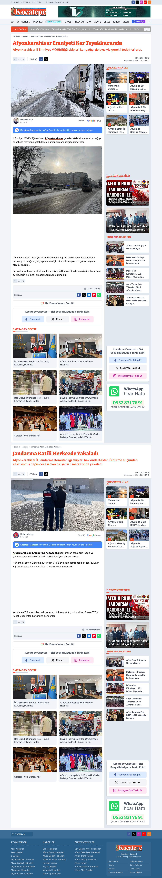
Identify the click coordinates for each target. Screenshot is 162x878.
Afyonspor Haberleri (20, 870)
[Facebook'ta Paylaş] (41, 59)
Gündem (25, 22)
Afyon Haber (81, 863)
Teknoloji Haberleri (52, 873)
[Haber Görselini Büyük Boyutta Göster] (57, 90)
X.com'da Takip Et (130, 368)
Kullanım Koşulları (115, 872)
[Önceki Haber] (145, 29)
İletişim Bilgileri (136, 872)
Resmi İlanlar (17, 852)
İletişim (37, 2)
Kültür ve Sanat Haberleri (54, 859)
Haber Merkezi (27, 535)
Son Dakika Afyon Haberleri (88, 848)
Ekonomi (79, 22)
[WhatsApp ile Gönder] (99, 295)
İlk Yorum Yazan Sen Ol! (59, 303)
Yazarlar (38, 22)
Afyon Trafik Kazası (84, 856)
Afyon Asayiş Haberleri (22, 873)
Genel (107, 22)
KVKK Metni (134, 868)
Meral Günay (26, 120)
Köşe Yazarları (17, 848)
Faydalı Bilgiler (50, 866)
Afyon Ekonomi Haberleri (23, 866)
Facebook (34, 319)
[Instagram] (141, 2)
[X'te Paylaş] (46, 59)
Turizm (116, 22)
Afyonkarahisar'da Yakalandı (110, 29)
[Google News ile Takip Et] (94, 120)
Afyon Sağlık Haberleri (53, 852)
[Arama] (149, 21)
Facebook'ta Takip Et (129, 360)
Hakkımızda (113, 861)
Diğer (125, 22)
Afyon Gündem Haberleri (22, 859)
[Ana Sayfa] (18, 22)
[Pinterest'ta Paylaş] (94, 295)
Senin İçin (140, 21)
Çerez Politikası (136, 865)
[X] (137, 2)
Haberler (16, 36)
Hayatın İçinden (50, 863)
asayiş (21, 59)
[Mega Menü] (12, 21)
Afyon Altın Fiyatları (84, 870)
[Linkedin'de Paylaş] (89, 295)
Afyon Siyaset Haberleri (22, 863)
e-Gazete (15, 856)
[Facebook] (133, 2)
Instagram (84, 319)
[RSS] (149, 2)
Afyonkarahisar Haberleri (86, 866)
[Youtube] (145, 2)
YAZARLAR (20, 834)
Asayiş (97, 22)
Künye (16, 2)
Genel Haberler (50, 848)
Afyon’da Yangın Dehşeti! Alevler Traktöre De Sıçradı (58, 29)
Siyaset (69, 22)
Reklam (26, 2)
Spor (89, 22)
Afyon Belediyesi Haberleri (87, 852)
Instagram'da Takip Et (130, 375)
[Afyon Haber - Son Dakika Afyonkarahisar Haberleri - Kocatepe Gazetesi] (129, 848)
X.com (59, 319)
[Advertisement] (57, 235)
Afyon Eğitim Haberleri (53, 856)
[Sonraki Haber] (148, 29)
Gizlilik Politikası (136, 861)
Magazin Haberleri (51, 870)
